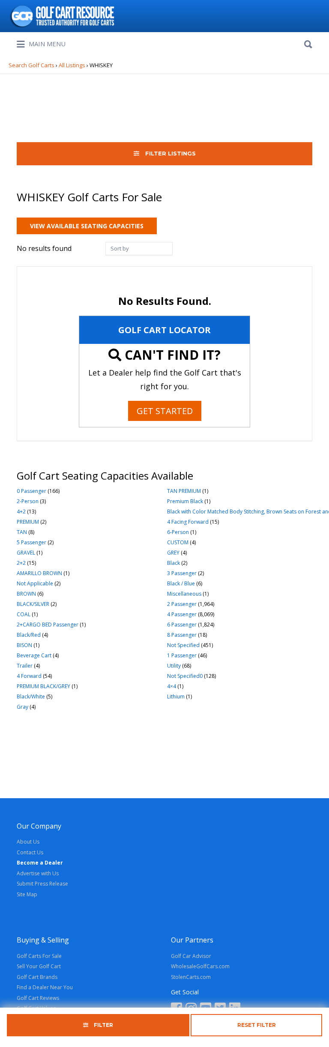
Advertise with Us (38, 873)
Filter (103, 1025)
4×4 (171, 686)
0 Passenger (31, 491)
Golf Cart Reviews (38, 998)
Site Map (27, 894)
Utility (174, 665)
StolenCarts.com (191, 977)
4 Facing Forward (188, 521)
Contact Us (30, 852)
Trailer (25, 665)
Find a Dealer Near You (45, 987)
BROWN (26, 593)
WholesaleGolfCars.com (200, 966)
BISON (24, 645)
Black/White (31, 696)
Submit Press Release (42, 883)
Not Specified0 (185, 676)
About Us (28, 841)
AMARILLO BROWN (39, 573)
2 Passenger (182, 604)
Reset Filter (256, 1025)
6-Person (178, 532)
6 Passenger (182, 624)
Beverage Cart (34, 655)
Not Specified (183, 645)
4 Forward (29, 676)
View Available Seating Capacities (87, 226)
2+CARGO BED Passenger (47, 624)
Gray (22, 706)
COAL (23, 614)
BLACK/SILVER (33, 604)
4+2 (21, 511)
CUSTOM (177, 542)
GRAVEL (26, 552)
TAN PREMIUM (184, 491)
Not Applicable (35, 583)
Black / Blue (181, 583)
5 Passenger (31, 542)
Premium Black (185, 501)
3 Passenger (182, 573)
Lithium (176, 696)
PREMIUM (28, 521)
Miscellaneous (184, 593)
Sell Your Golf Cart (39, 966)
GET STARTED (165, 411)
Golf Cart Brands (37, 977)
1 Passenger (182, 655)
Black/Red (29, 634)
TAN (22, 532)
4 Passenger (182, 614)
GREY (173, 552)
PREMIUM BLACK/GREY (43, 686)
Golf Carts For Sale (39, 956)
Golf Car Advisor (191, 956)
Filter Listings (170, 153)
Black (173, 563)
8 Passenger (182, 634)
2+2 (21, 563)
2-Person (28, 501)
